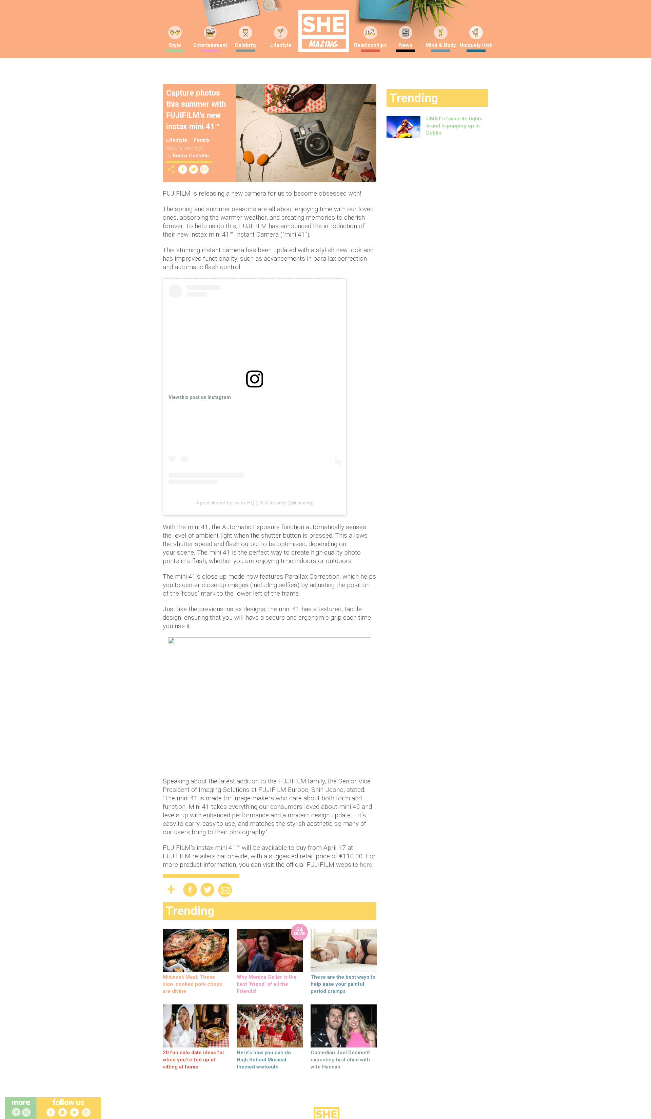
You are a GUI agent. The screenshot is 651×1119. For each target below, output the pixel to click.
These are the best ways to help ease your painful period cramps (343, 984)
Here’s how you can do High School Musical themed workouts (264, 1060)
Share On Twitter (193, 169)
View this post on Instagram (200, 397)
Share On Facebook (183, 169)
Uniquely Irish (476, 45)
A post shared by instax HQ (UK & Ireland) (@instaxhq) (255, 502)
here (366, 864)
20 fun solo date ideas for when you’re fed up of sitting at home (193, 1060)
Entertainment (210, 45)
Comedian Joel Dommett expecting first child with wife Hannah (340, 1060)
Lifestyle (280, 45)
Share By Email (204, 169)
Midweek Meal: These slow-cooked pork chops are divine (192, 984)
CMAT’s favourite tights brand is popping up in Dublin (454, 126)
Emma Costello (191, 156)
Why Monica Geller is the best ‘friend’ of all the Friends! (267, 984)
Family (202, 140)
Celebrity (246, 45)
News (405, 45)
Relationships (370, 45)
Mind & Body (441, 45)
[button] (27, 1112)
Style (175, 45)
